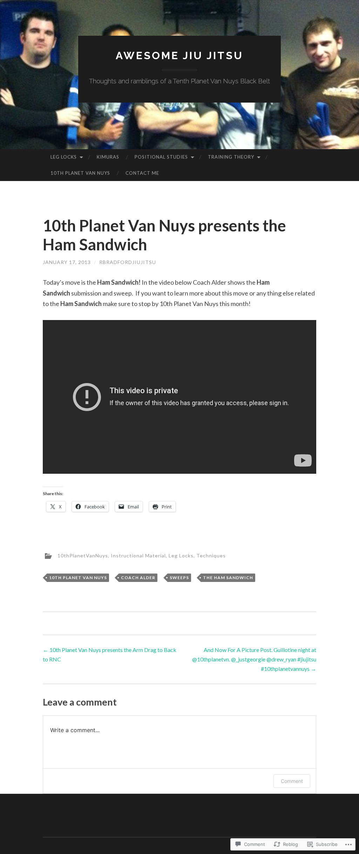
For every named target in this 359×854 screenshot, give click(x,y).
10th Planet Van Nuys (80, 173)
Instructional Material (138, 555)
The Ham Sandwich (228, 577)
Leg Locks (63, 157)
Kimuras (108, 157)
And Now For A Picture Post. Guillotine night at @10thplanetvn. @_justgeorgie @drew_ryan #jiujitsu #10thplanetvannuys (254, 659)
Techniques (211, 555)
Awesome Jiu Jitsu (179, 55)
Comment (292, 781)
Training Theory (231, 157)
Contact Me (142, 173)
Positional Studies (161, 157)
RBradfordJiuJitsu (127, 262)
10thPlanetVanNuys (82, 555)
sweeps (179, 577)
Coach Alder (138, 577)
